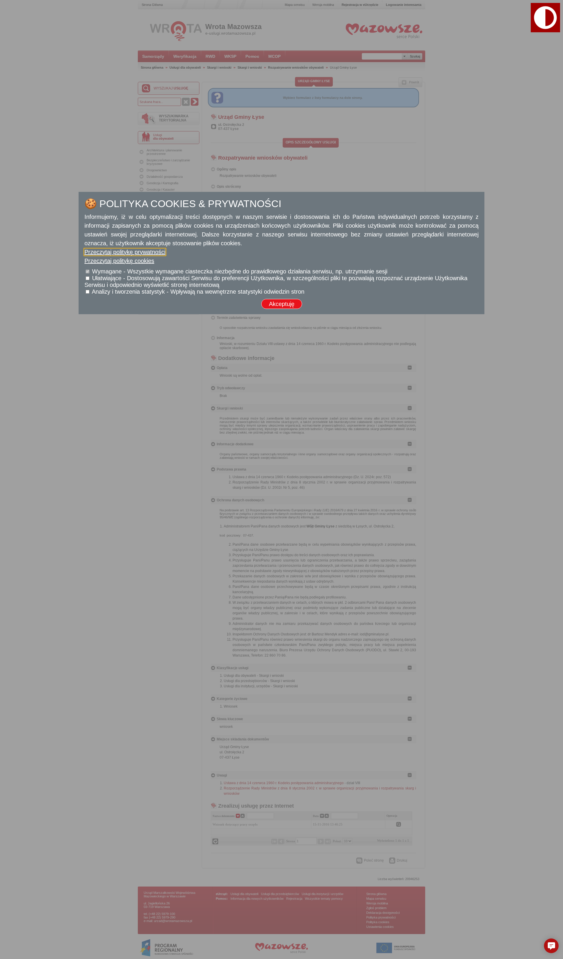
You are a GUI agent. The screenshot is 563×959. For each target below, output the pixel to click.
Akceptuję (281, 304)
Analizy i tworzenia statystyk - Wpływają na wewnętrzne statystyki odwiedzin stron (198, 291)
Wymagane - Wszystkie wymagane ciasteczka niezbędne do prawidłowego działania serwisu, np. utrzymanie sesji (239, 271)
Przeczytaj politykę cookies (119, 261)
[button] (551, 945)
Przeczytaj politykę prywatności (124, 252)
